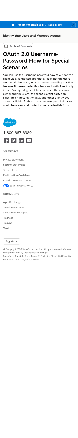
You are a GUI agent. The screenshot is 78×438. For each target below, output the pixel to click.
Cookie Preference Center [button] (17, 180)
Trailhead (8, 217)
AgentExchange (12, 202)
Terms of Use (10, 170)
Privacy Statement (13, 159)
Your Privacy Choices (21, 185)
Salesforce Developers (15, 212)
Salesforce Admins (13, 207)
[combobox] (11, 241)
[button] (11, 241)
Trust (6, 228)
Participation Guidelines (16, 175)
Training (7, 223)
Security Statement (14, 164)
